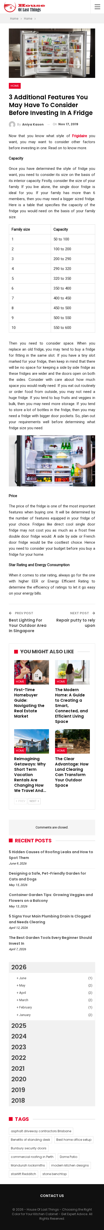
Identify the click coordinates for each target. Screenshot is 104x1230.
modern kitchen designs (70, 1165)
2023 (18, 1047)
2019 (18, 1090)
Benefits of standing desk (30, 1139)
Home (15, 86)
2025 (19, 1025)
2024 (19, 1036)
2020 (19, 1079)
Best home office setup (73, 1139)
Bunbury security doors (28, 1148)
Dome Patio (68, 1157)
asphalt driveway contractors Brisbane (41, 1131)
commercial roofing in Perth (32, 1157)
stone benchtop (54, 1174)
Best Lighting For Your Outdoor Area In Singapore (27, 625)
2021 (18, 1068)
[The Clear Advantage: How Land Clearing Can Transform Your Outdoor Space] (72, 741)
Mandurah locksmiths (28, 1165)
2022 (18, 1057)
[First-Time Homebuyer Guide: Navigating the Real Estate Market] (31, 672)
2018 (18, 1100)
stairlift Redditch (23, 1174)
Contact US (52, 1195)
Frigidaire (79, 136)
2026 (19, 967)
